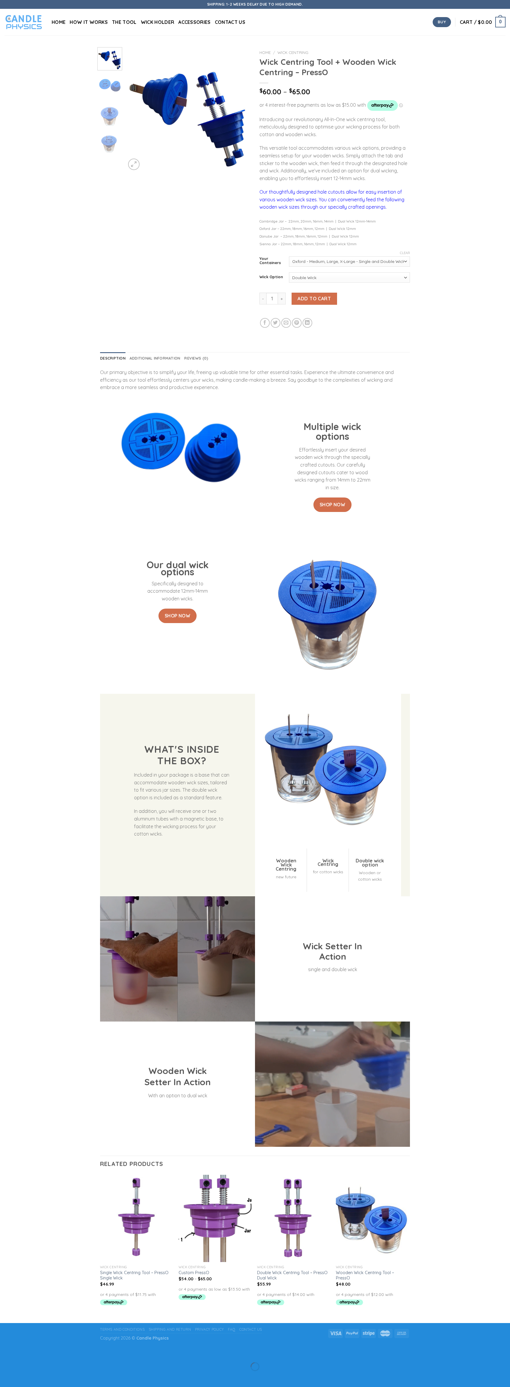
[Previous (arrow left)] (6, 1377)
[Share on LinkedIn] (307, 323)
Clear (405, 253)
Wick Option (271, 277)
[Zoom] (134, 164)
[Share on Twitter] (275, 323)
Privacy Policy (209, 1329)
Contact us (230, 22)
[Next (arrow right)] (23, 1377)
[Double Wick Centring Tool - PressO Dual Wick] (293, 1218)
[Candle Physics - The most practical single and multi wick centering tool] (23, 22)
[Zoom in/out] (23, 1352)
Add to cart (314, 299)
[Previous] (136, 109)
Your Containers (270, 261)
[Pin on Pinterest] (297, 323)
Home (59, 22)
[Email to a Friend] (286, 323)
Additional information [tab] (155, 358)
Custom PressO (194, 1272)
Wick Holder (157, 22)
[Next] (241, 109)
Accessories (194, 22)
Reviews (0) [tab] (196, 358)
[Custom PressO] (215, 1218)
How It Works (89, 22)
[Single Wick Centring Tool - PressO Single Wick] (136, 1218)
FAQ (232, 1329)
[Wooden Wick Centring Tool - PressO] (372, 1218)
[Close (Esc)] (6, 1352)
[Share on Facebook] (265, 323)
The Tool (124, 22)
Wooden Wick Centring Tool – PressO (365, 1275)
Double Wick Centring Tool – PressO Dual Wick (292, 1275)
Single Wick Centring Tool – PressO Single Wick (134, 1275)
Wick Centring (292, 52)
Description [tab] (112, 358)
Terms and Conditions (122, 1329)
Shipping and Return (170, 1329)
